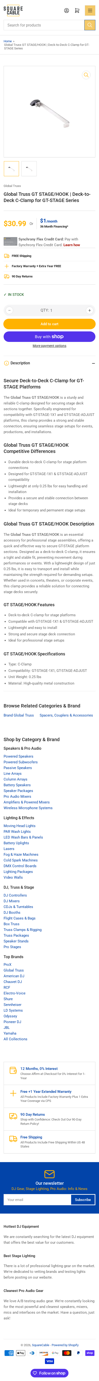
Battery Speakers (17, 785)
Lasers (9, 849)
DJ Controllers (15, 895)
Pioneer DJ (12, 1022)
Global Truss (12, 186)
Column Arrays (15, 779)
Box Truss (11, 924)
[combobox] (49, 25)
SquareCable (40, 1345)
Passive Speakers (18, 768)
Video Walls (13, 877)
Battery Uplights (16, 843)
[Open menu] (90, 10)
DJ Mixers (12, 901)
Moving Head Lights (20, 826)
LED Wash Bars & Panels (23, 837)
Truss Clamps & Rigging (23, 930)
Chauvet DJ (13, 982)
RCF (7, 987)
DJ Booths (12, 912)
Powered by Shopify (65, 1345)
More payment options (49, 346)
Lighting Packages (18, 872)
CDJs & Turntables (18, 907)
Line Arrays (13, 773)
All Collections (15, 1039)
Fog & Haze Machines (21, 854)
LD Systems (13, 1010)
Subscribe (83, 1200)
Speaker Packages (18, 791)
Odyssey (10, 1016)
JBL (7, 1027)
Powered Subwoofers (21, 762)
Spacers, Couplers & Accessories (66, 715)
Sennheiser (12, 1005)
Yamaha (10, 1033)
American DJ (14, 976)
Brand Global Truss (19, 715)
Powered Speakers (18, 756)
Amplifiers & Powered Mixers (27, 802)
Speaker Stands (16, 941)
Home (8, 41)
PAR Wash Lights (17, 831)
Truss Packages (16, 935)
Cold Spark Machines (21, 860)
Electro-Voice (14, 993)
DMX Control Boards (20, 866)
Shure (8, 999)
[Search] (90, 25)
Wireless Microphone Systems (28, 808)
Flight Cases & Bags (20, 918)
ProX (7, 964)
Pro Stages (12, 947)
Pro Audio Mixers (17, 796)
